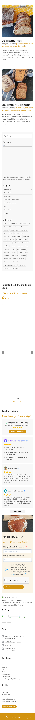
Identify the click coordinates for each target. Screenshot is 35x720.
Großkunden (6, 672)
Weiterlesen (5, 64)
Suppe (20, 252)
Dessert (6, 230)
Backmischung (13, 223)
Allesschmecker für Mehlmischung (16, 104)
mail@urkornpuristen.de (13, 642)
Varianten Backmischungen (13, 45)
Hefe (11, 46)
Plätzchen (6, 249)
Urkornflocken (15, 255)
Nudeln (12, 246)
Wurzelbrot (21, 265)
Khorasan (11, 239)
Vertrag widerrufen (9, 706)
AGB (3, 697)
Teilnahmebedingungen (9, 701)
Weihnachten (15, 262)
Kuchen (18, 239)
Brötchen (16, 227)
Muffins (6, 246)
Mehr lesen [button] (7, 482)
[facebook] (2, 610)
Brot (32, 43)
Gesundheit (7, 193)
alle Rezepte (19, 43)
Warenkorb (5, 667)
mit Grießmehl (8, 196)
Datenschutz (6, 694)
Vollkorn (23, 255)
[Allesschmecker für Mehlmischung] (17, 85)
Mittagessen (24, 243)
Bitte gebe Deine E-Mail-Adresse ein (14, 547)
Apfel (5, 223)
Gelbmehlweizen (16, 236)
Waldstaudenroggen (19, 259)
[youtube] (8, 610)
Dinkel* (17, 398)
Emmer (23, 233)
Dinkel (12, 230)
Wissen (6, 213)
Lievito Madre (8, 243)
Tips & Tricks (7, 210)
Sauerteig (6, 252)
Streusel (14, 252)
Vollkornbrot (24, 46)
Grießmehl (26, 236)
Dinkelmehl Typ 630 (21, 230)
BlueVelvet (22, 223)
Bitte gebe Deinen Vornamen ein (13, 556)
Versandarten (6, 677)
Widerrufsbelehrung (8, 699)
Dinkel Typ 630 (8, 233)
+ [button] (31, 189)
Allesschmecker (26, 43)
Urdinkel (6, 255)
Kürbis (25, 239)
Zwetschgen (15, 268)
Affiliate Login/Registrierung (11, 679)
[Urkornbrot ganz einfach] (17, 21)
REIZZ (5, 206)
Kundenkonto (6, 665)
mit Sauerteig (5, 109)
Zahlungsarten (6, 674)
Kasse (3, 669)
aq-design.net (27, 718)
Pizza (26, 246)
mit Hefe (4, 45)
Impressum (5, 692)
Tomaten (26, 252)
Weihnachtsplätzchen (10, 265)
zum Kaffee (7, 268)
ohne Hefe (20, 246)
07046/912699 (9, 645)
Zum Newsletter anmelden (13, 587)
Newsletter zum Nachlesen (11, 199)
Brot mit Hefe (7, 227)
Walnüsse (6, 262)
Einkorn (16, 233)
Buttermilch (24, 227)
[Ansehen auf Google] (5, 468)
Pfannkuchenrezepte (10, 203)
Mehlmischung (16, 46)
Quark (13, 249)
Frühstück (7, 236)
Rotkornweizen (21, 249)
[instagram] (5, 610)
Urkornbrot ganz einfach (12, 40)
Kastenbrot (13, 110)
